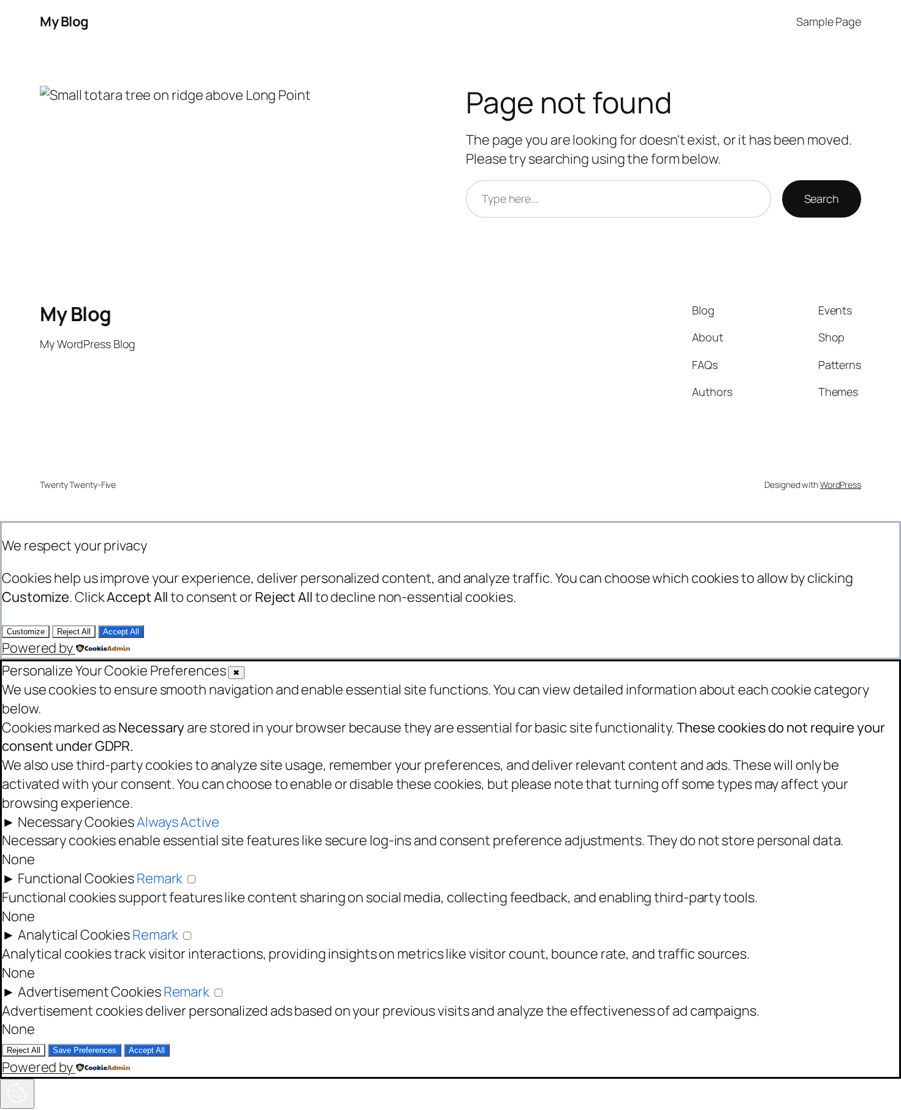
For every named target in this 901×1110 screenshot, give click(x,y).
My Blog (64, 21)
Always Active (178, 822)
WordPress (840, 484)
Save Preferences (84, 1050)
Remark (160, 878)
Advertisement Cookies (89, 992)
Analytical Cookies (74, 935)
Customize (26, 631)
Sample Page (828, 21)
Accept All (121, 631)
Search (821, 198)
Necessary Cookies (76, 822)
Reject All (74, 631)
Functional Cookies (76, 878)
